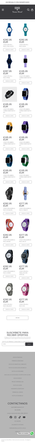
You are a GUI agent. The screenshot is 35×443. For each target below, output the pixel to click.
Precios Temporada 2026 (17, 381)
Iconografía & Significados (17, 388)
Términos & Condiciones (17, 361)
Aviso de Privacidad (17, 357)
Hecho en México (18, 378)
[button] (3, 10)
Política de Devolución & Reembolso (17, 368)
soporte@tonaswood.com (17, 407)
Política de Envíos (17, 385)
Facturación (17, 421)
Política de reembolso (17, 395)
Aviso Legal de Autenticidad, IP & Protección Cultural (17, 375)
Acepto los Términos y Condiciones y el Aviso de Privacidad (17, 341)
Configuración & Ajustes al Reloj (17, 428)
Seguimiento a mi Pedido (17, 424)
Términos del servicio (17, 392)
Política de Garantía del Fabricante (17, 364)
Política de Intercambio (17, 371)
